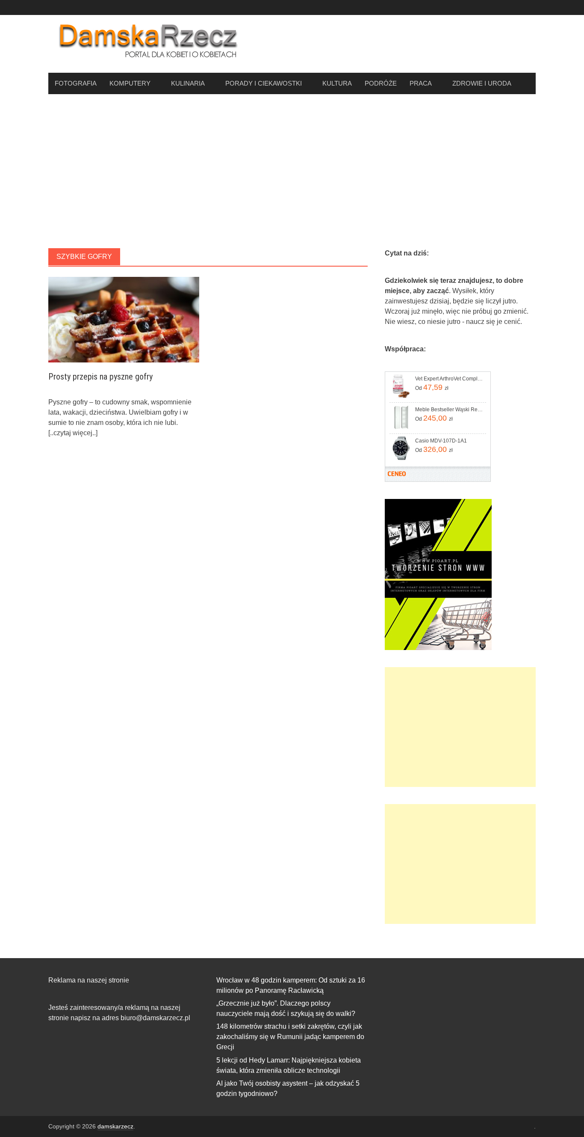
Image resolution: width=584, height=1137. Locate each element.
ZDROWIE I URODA (481, 83)
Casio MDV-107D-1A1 (441, 441)
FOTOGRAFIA (76, 83)
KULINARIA (188, 83)
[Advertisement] (292, 171)
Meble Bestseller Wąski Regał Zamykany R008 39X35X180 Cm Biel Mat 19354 (450, 410)
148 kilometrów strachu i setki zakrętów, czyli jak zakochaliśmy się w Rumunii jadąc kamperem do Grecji (290, 1037)
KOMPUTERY (129, 83)
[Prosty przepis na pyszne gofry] (123, 319)
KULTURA (337, 83)
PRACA (421, 83)
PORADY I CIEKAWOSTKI (263, 83)
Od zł (431, 387)
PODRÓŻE (381, 83)
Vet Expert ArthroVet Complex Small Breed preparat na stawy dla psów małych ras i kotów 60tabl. (450, 379)
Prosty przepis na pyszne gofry (100, 376)
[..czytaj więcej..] (72, 432)
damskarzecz (115, 1126)
